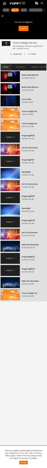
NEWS (24, 10)
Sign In (23, 28)
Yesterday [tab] (20, 67)
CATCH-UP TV (36, 10)
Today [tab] (6, 67)
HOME (6, 10)
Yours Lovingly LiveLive (25, 42)
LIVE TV (15, 10)
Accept (23, 462)
